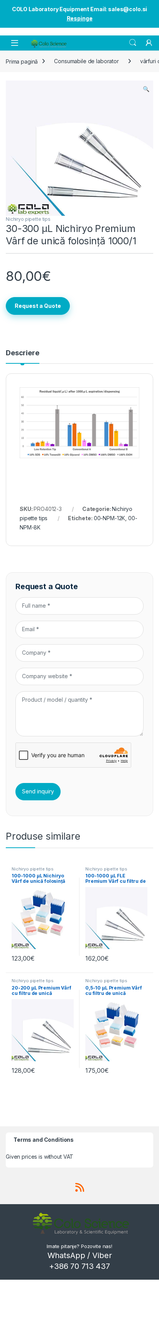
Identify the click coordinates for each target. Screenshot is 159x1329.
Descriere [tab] (22, 353)
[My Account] (149, 42)
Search (133, 43)
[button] (146, 89)
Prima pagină (22, 61)
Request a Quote (38, 305)
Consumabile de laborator (86, 61)
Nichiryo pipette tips (28, 219)
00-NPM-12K (109, 518)
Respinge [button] (80, 18)
